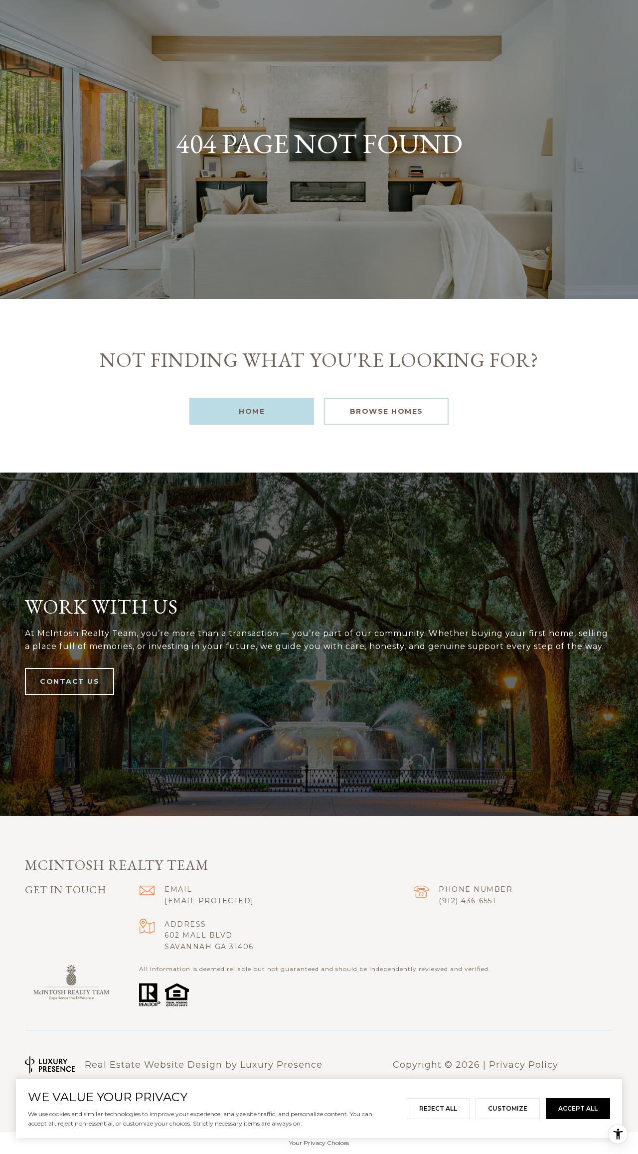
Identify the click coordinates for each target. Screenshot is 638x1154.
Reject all (438, 1108)
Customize (507, 1108)
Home (252, 411)
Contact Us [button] (69, 681)
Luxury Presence (281, 1064)
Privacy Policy (523, 1064)
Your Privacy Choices (319, 1143)
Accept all (578, 1108)
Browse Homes (386, 411)
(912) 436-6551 (467, 900)
